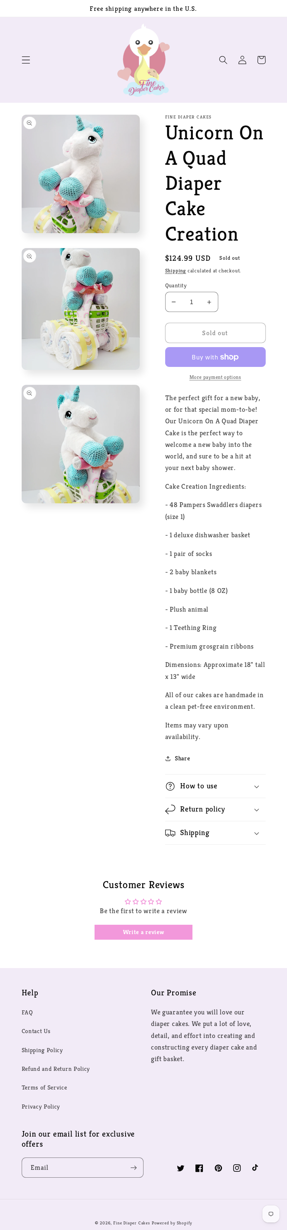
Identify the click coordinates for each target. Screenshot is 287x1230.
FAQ (27, 1012)
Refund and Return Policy (56, 1069)
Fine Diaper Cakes (131, 1223)
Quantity (176, 285)
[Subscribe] (133, 1168)
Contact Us (36, 1031)
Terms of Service (44, 1087)
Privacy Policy (41, 1106)
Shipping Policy (42, 1050)
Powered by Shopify (172, 1223)
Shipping (175, 271)
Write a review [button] (143, 932)
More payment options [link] (215, 377)
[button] (26, 59)
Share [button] (182, 758)
